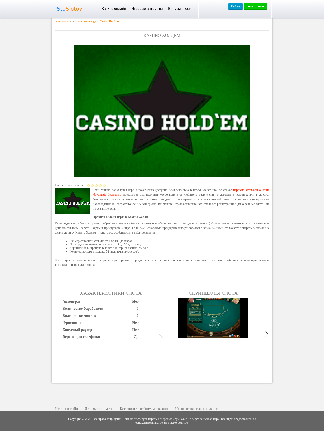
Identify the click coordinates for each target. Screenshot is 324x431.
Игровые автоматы (147, 9)
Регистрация (255, 6)
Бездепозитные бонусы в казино (144, 408)
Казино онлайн (114, 9)
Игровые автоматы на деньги (197, 408)
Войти (235, 6)
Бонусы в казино (182, 9)
